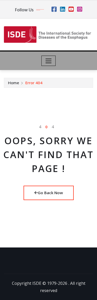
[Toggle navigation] (48, 61)
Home (13, 82)
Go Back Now (50, 192)
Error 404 (33, 82)
